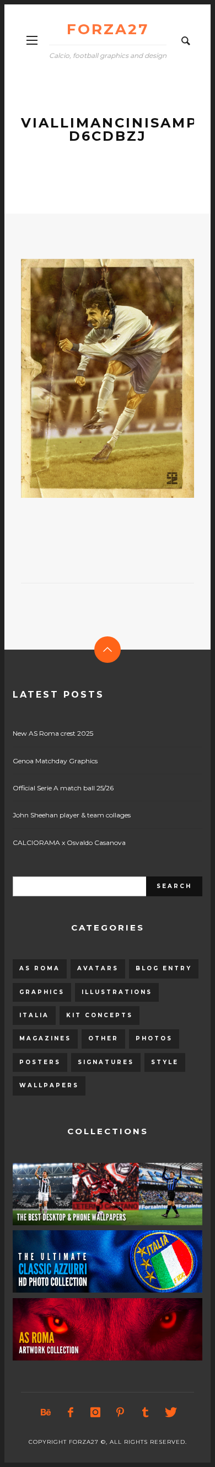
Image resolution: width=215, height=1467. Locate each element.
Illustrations (117, 992)
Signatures (106, 1062)
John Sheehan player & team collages (72, 815)
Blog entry (164, 968)
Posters (40, 1062)
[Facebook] (70, 1412)
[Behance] (45, 1412)
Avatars (98, 968)
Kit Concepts (99, 1015)
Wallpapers (49, 1085)
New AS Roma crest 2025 (53, 733)
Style (165, 1062)
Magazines (45, 1038)
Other (103, 1038)
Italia (34, 1015)
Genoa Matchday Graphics (55, 761)
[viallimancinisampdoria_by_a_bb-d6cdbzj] (90, 378)
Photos (154, 1038)
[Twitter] (169, 1412)
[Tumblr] (145, 1412)
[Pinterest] (120, 1412)
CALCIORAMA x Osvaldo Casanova (69, 842)
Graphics (41, 992)
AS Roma (39, 968)
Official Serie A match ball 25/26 (63, 788)
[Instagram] (95, 1412)
